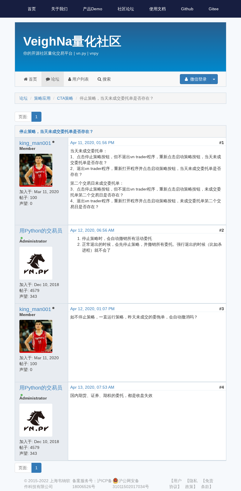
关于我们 (59, 8)
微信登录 (198, 79)
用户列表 (80, 79)
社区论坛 (126, 8)
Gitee (214, 8)
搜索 (106, 79)
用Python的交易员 (40, 231)
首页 (32, 8)
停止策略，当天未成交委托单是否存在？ (56, 131)
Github (187, 8)
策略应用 (42, 98)
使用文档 (157, 8)
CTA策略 (65, 98)
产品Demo (92, 8)
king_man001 (35, 143)
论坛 (54, 79)
